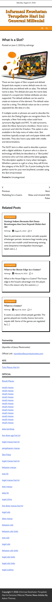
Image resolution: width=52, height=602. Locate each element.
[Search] (47, 28)
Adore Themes (8, 598)
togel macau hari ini (10, 461)
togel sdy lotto (8, 557)
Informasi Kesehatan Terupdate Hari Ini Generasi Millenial (26, 16)
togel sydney (8, 569)
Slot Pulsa (6, 454)
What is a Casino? (13, 305)
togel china (7, 499)
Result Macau (8, 381)
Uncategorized (18, 177)
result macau (7, 387)
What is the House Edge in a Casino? (22, 269)
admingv (30, 45)
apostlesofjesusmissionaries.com (28, 353)
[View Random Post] (42, 28)
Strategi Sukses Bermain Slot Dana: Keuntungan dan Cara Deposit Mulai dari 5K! (25, 224)
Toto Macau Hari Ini (10, 367)
